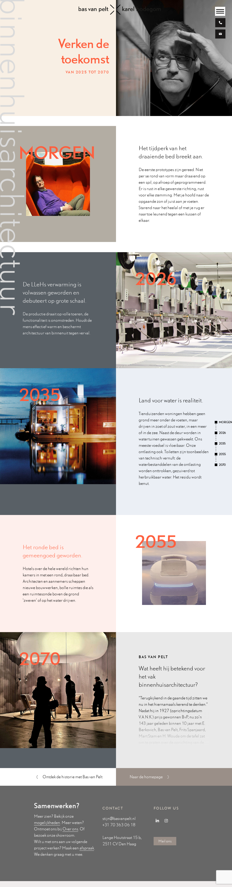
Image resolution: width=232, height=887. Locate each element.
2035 (222, 443)
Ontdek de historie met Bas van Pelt (72, 776)
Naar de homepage (146, 776)
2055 (222, 454)
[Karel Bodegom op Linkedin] (157, 820)
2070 (222, 464)
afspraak (87, 848)
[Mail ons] (220, 34)
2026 (222, 433)
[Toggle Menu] (220, 11)
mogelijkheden (47, 822)
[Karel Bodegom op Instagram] (166, 820)
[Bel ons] (220, 23)
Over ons (70, 828)
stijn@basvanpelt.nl (119, 818)
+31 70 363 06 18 (118, 824)
